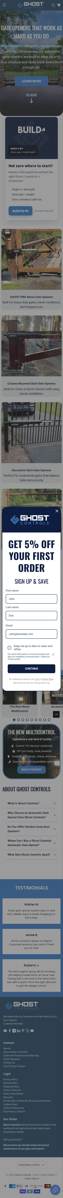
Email (9, 625)
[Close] (57, 511)
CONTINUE (31, 668)
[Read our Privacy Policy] (53, 654)
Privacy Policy (47, 679)
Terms (37, 679)
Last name (12, 607)
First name (12, 590)
